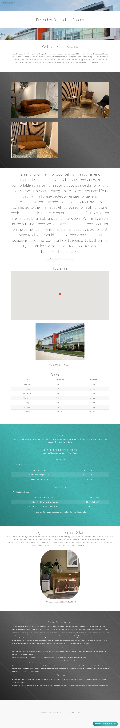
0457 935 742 (53, 601)
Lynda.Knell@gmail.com (67, 601)
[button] (60, 294)
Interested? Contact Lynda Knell (105, 724)
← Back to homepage (8, 3)
